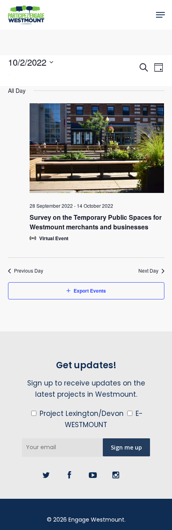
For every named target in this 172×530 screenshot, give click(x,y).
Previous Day (28, 270)
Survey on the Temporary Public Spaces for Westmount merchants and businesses (96, 222)
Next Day (148, 270)
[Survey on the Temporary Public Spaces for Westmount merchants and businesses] (97, 150)
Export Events (90, 290)
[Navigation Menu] (160, 15)
